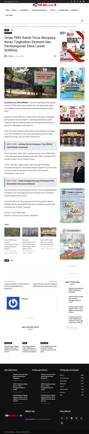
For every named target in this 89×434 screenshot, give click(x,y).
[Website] (76, 418)
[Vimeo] (80, 1)
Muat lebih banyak (71, 328)
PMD (11, 30)
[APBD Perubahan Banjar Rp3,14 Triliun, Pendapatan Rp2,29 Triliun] (63, 298)
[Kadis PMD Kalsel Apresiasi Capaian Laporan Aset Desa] (48, 232)
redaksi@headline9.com (42, 419)
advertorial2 (14, 26)
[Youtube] (83, 1)
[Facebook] (71, 1)
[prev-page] (5, 357)
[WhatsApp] (35, 62)
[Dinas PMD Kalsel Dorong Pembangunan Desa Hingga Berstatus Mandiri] (12, 232)
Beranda (7, 26)
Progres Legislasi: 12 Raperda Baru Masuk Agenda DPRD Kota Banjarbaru (16, 286)
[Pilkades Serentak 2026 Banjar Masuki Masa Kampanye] (63, 290)
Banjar (24, 343)
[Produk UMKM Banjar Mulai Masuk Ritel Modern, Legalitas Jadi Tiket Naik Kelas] (48, 338)
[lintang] (5, 56)
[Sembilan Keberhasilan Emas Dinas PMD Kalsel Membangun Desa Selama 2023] (30, 232)
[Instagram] (74, 1)
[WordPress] (62, 423)
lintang (11, 56)
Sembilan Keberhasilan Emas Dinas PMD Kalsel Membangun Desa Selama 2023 (29, 244)
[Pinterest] (30, 62)
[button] (82, 20)
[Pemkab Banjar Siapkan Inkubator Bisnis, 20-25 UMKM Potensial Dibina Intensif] (12, 338)
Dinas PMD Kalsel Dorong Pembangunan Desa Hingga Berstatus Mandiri (11, 244)
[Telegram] (71, 418)
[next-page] (9, 357)
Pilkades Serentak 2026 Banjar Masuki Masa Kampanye (76, 290)
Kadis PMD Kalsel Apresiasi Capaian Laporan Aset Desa (47, 242)
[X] (77, 1)
